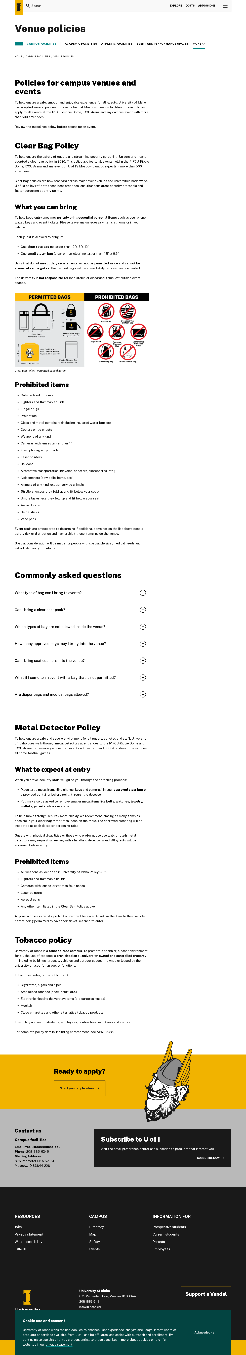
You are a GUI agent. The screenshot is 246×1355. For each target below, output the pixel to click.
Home (18, 56)
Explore (176, 5)
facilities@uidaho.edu (43, 1147)
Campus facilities (42, 43)
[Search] (28, 6)
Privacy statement (29, 1234)
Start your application (77, 1088)
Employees (161, 1249)
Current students (166, 1234)
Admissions (207, 5)
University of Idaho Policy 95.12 (84, 872)
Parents (159, 1242)
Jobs (18, 1227)
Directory (96, 1227)
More (199, 43)
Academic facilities (81, 43)
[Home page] (19, 7)
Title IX (20, 1249)
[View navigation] (225, 5)
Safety (94, 1242)
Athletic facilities (117, 43)
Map (92, 1234)
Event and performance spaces (163, 43)
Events (94, 1249)
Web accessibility (28, 1242)
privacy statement (59, 1344)
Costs (190, 5)
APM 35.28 (105, 1032)
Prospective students (169, 1227)
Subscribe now (208, 1158)
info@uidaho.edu (90, 1307)
